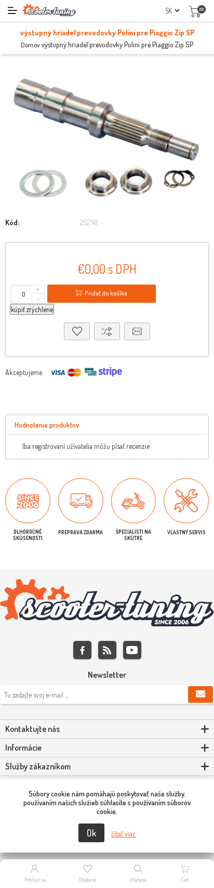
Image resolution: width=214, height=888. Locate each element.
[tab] (46, 425)
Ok (91, 833)
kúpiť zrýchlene (32, 309)
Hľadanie (138, 880)
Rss (107, 650)
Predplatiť (200, 694)
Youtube (132, 650)
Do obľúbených (77, 331)
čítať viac (123, 833)
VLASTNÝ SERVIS (186, 532)
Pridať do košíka (106, 293)
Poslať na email (137, 331)
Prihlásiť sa (34, 880)
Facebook (82, 650)
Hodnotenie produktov (47, 424)
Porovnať (107, 331)
